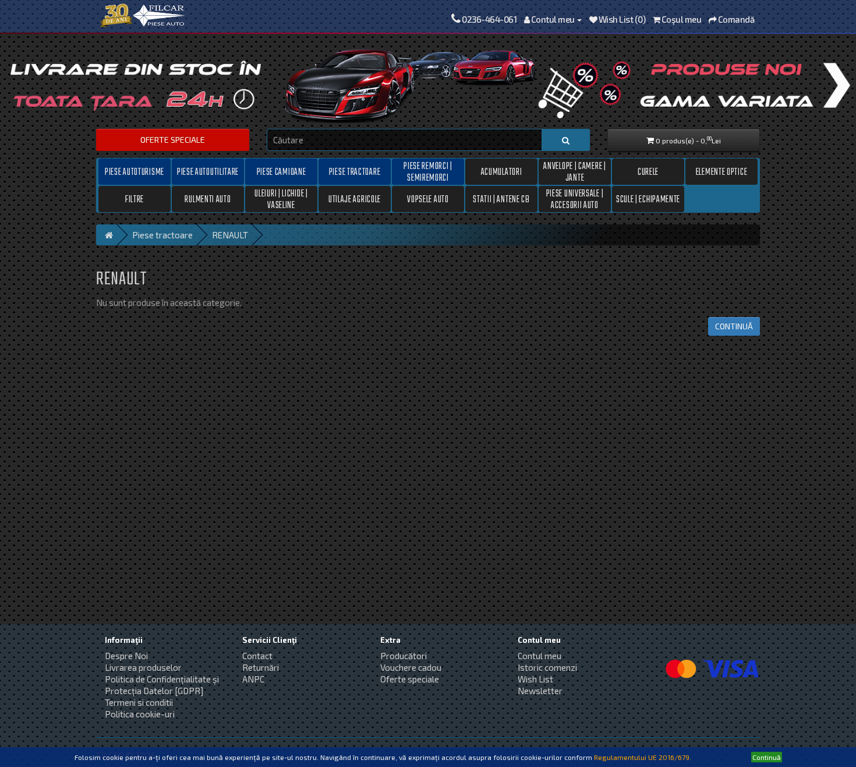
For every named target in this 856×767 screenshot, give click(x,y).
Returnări (260, 667)
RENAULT (230, 235)
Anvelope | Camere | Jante (574, 172)
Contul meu (539, 655)
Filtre (134, 199)
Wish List (535, 679)
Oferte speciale (172, 140)
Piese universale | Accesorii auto (575, 199)
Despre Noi (126, 655)
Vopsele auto (427, 199)
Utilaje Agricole (354, 199)
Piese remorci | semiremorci (428, 172)
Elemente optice (722, 172)
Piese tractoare (355, 172)
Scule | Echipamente (648, 199)
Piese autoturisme (134, 172)
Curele (648, 172)
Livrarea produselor (143, 667)
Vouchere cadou (410, 667)
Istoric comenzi (547, 667)
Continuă (734, 326)
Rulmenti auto (208, 199)
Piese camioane (281, 172)
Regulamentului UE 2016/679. (642, 757)
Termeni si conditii (139, 702)
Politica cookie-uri (140, 714)
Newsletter (540, 690)
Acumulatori (501, 172)
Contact (257, 655)
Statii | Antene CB (501, 199)
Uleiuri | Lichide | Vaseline (280, 199)
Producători (403, 655)
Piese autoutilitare (208, 172)
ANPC (253, 679)
